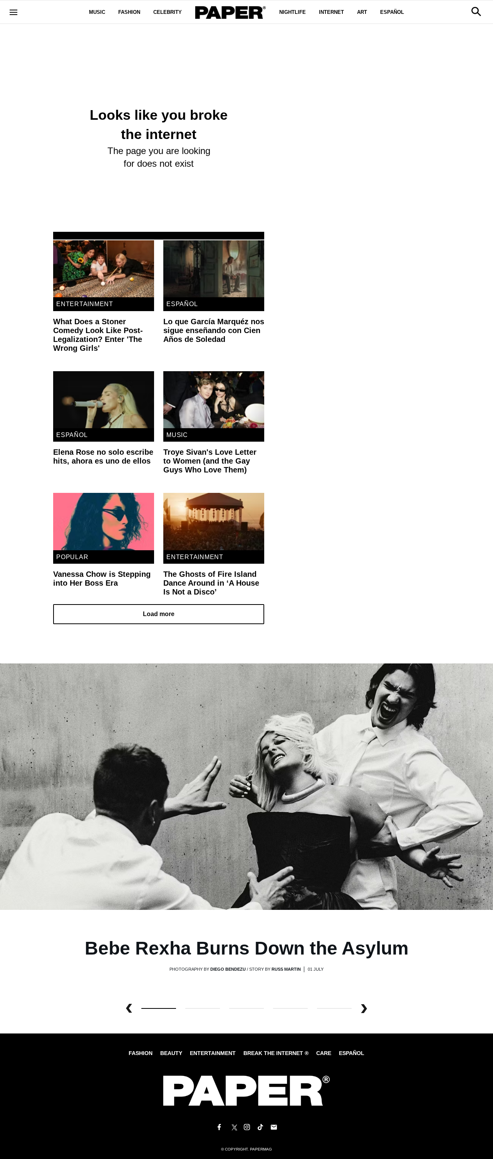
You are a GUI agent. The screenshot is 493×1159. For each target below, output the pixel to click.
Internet (331, 12)
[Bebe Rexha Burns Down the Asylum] (246, 786)
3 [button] (290, 1008)
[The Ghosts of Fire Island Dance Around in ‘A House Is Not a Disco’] (213, 521)
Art (362, 12)
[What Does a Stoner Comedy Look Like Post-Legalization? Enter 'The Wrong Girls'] (103, 268)
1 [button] (202, 1008)
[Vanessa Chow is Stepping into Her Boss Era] (103, 521)
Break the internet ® (276, 1053)
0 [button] (158, 1008)
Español (392, 12)
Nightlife (292, 12)
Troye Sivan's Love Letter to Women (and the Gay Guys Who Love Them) (210, 461)
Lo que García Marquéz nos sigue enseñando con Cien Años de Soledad (213, 330)
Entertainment (84, 304)
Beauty (171, 1053)
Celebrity (167, 12)
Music (97, 12)
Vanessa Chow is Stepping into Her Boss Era (102, 578)
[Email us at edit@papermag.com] (273, 1127)
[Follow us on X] (233, 1127)
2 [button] (246, 1008)
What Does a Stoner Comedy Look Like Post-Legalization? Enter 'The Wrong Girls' (98, 334)
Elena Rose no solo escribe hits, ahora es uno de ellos (103, 456)
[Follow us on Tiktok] (260, 1127)
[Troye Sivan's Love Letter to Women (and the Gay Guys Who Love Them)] (213, 399)
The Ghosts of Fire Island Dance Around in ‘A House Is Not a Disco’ (211, 583)
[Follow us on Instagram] (246, 1127)
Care (323, 1053)
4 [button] (334, 1008)
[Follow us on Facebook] (219, 1127)
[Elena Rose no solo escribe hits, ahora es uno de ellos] (103, 399)
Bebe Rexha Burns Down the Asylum (247, 948)
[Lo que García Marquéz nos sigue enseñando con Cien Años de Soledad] (213, 268)
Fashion (129, 12)
